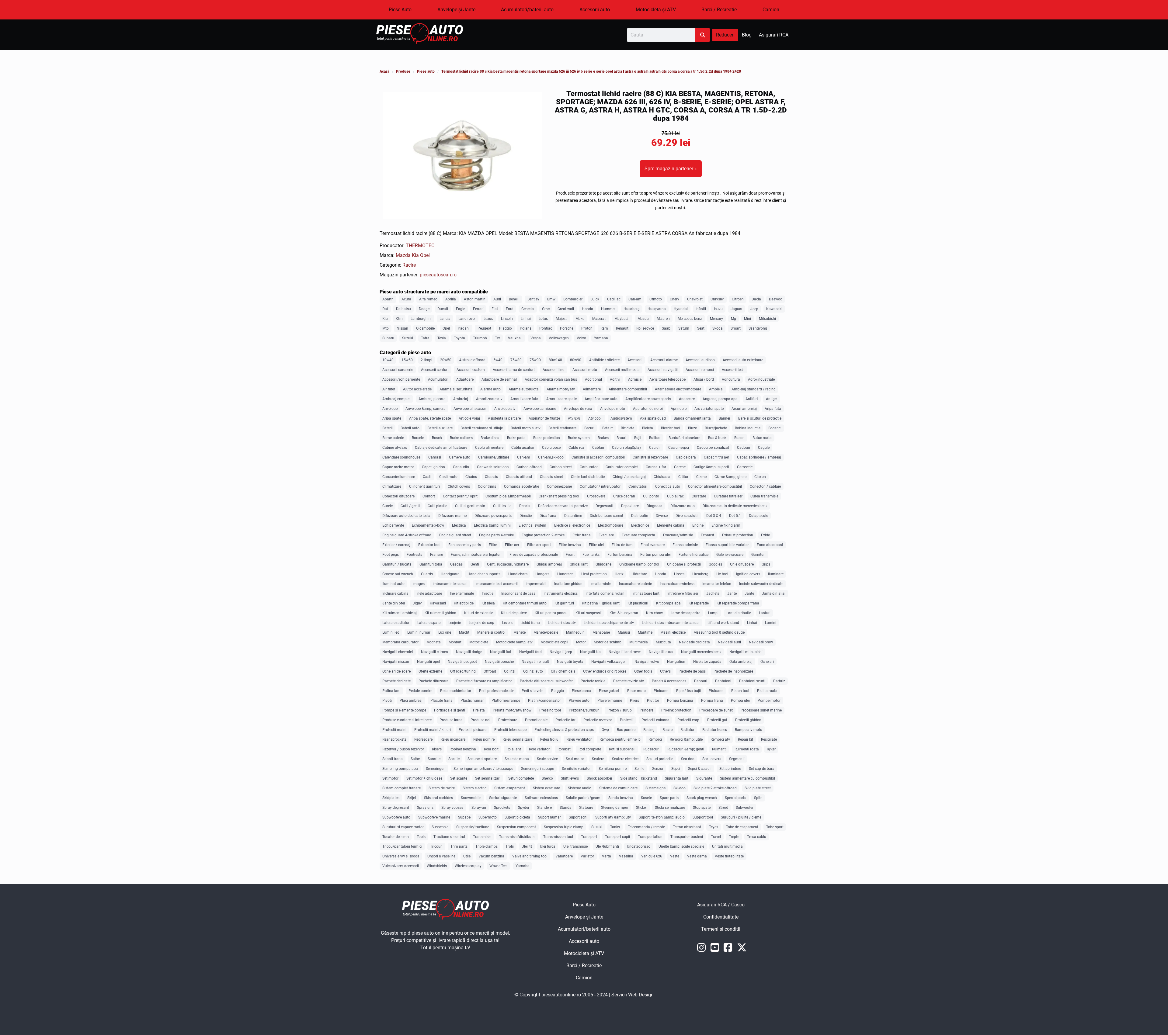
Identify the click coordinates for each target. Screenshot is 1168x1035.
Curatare (699, 496)
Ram (604, 328)
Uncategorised (639, 846)
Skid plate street (758, 788)
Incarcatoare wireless (677, 584)
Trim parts (459, 846)
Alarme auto (490, 389)
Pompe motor (769, 700)
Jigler (417, 603)
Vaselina (626, 856)
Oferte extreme (430, 671)
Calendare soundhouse (401, 457)
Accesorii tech (733, 370)
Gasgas (456, 564)
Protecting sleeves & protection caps (564, 730)
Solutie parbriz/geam (583, 798)
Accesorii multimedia (622, 370)
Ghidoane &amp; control (639, 564)
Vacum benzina (491, 856)
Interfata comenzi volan (605, 593)
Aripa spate (391, 418)
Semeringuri (436, 769)
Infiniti (701, 309)
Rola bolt (491, 749)
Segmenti (737, 759)
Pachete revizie (593, 681)
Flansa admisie (685, 545)
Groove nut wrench (397, 574)
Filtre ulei (596, 545)
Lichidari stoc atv (562, 623)
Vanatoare (564, 856)
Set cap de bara (761, 769)
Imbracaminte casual (450, 584)
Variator (587, 856)
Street (723, 807)
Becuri (589, 428)
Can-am (634, 299)
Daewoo (775, 299)
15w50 (407, 360)
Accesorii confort (435, 370)
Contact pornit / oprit (460, 496)
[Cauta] (702, 35)
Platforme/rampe (506, 700)
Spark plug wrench (702, 798)
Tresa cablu (756, 837)
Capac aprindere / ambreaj (759, 457)
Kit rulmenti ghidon (440, 613)
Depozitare (630, 506)
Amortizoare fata (524, 399)
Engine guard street (455, 535)
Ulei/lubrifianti (607, 846)
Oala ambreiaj (741, 661)
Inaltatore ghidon (568, 584)
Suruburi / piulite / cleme (741, 817)
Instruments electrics (561, 593)
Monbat (455, 642)
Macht (464, 632)
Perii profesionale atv (496, 691)
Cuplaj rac (675, 496)
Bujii (637, 438)
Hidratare (639, 574)
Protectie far (565, 720)
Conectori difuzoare (398, 496)
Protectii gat (717, 720)
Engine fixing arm (725, 525)
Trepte (734, 837)
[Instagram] (703, 949)
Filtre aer (512, 545)
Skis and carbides (438, 798)
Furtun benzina (619, 554)
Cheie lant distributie (588, 477)
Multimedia (638, 642)
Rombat (564, 749)
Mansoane (601, 632)
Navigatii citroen (434, 652)
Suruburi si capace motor (403, 827)
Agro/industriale (761, 379)
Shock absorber (599, 778)
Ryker (771, 749)
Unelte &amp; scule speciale (681, 846)
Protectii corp (688, 720)
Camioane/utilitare (493, 457)
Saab (666, 328)
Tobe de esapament (742, 827)
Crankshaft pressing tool (559, 496)
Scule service (547, 759)
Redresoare (423, 739)
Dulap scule (758, 516)
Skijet (411, 798)
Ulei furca (547, 846)
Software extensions (541, 798)
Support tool (703, 817)
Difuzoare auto (682, 506)
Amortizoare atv (489, 399)
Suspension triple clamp (563, 827)
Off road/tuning (463, 671)
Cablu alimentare (489, 447)
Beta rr (607, 428)
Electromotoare (610, 525)
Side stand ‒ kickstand (638, 778)
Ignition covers (748, 574)
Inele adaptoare (429, 593)
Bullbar (655, 438)
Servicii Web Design (632, 995)
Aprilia (450, 299)
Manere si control (491, 632)
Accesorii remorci (700, 370)
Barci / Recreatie (719, 9)
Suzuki (407, 338)
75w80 (516, 360)
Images (418, 584)
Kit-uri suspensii (588, 613)
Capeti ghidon (433, 467)
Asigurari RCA (773, 35)
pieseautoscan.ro (438, 275)
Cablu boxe (551, 447)
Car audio (461, 467)
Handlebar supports (484, 574)
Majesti (562, 319)
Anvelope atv (505, 409)
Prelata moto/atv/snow (512, 710)
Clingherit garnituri (424, 486)
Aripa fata (773, 409)
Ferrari (478, 309)
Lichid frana (530, 623)
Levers (507, 623)
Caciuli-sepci (678, 447)
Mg (733, 319)
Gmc (546, 309)
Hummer (608, 309)
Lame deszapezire (685, 613)
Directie (526, 516)
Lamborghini (421, 319)
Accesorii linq (554, 370)
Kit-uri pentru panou (551, 613)
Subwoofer (744, 807)
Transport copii (617, 837)
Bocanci (774, 428)
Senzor (657, 769)
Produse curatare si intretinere (407, 720)
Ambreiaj (460, 399)
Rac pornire (626, 730)
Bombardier (572, 299)
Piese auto (426, 72)
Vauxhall (515, 338)
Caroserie (745, 467)
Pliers (634, 700)
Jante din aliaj (773, 593)
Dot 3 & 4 (713, 516)
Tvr (497, 338)
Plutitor (653, 700)
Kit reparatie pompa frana (738, 603)
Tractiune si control (449, 837)
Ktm (399, 319)
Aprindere (679, 409)
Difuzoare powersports (493, 516)
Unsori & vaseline (441, 856)
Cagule (764, 447)
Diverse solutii (687, 516)
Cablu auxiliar (522, 447)
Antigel (771, 399)
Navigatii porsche (499, 661)
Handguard (450, 574)
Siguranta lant (676, 778)
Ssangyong (758, 328)
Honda (587, 309)
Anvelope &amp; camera (425, 409)
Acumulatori (438, 379)
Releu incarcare (452, 739)
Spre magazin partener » (671, 168)
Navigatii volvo (646, 661)
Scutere (598, 759)
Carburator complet (622, 467)
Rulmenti (719, 749)
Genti (475, 564)
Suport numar (549, 817)
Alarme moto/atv (561, 389)
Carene (680, 467)
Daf (385, 309)
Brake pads (516, 438)
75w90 (535, 360)
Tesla (441, 338)
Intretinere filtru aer (682, 593)
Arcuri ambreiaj (744, 409)
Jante (732, 593)
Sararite (434, 759)
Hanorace (565, 574)
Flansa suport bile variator (727, 545)
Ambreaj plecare (432, 399)
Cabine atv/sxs (394, 447)
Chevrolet (695, 299)
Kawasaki (774, 309)
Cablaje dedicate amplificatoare (441, 447)
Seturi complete (521, 778)
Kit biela (488, 603)
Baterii (387, 428)
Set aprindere (730, 769)
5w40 (497, 360)
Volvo (581, 338)
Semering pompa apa (400, 769)
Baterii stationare (562, 428)
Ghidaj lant (579, 564)
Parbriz (779, 681)
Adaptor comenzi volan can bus (551, 379)
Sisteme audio (579, 788)
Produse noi (480, 720)
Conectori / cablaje (765, 486)
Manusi (624, 632)
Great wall (566, 309)
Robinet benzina (463, 749)
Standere (544, 807)
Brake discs (490, 438)
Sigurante (704, 778)
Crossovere (596, 496)
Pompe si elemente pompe (404, 710)
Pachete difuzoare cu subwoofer (546, 681)
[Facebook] (729, 949)
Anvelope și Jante (456, 9)
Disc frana (548, 516)
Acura (406, 299)
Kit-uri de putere (514, 613)
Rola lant (513, 749)
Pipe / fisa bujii (688, 691)
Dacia (756, 299)
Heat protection (594, 574)
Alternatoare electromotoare (678, 389)
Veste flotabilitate (729, 856)
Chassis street (551, 477)
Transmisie (482, 837)
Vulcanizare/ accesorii (400, 866)
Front (570, 554)
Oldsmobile (425, 328)
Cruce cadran (624, 496)
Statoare (586, 807)
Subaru (388, 338)
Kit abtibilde (464, 603)
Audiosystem (621, 418)
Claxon (760, 477)
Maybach (622, 319)
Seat (700, 328)
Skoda (717, 328)
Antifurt (752, 399)
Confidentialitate (740, 918)
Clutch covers (459, 486)
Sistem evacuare (546, 788)
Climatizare (391, 486)
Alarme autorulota (524, 389)
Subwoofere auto (396, 817)
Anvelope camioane (539, 409)
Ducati (442, 309)
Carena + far (656, 467)
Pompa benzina (680, 700)
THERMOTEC (420, 245)
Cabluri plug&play (626, 447)
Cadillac (613, 299)
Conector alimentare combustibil (715, 486)
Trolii (510, 846)
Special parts (735, 798)
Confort (428, 496)
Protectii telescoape (510, 730)
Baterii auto (410, 428)
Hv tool (722, 574)
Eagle (460, 309)
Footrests (414, 554)
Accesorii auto (594, 9)
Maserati (599, 319)
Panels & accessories (669, 681)
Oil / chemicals (563, 671)
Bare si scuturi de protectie (759, 418)
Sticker (641, 807)
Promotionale (536, 720)
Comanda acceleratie (521, 486)
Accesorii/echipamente (401, 379)
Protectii (627, 720)
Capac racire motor (398, 467)
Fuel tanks (591, 554)
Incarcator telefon (716, 584)
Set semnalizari (487, 778)
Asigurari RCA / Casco (742, 906)
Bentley (533, 299)
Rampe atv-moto (748, 730)
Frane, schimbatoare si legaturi (476, 554)
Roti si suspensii (622, 749)
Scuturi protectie (659, 759)
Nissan (402, 328)
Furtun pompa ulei (655, 554)
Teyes (713, 827)
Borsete (418, 438)
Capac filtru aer (716, 457)
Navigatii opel (428, 661)
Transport (589, 837)
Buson (739, 438)
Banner (724, 418)
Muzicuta (663, 642)
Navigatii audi (729, 642)
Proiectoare (507, 720)
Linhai (526, 319)
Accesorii (634, 360)
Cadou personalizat (713, 447)
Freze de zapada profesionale (533, 554)
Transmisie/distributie (517, 837)
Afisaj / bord (703, 379)
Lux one (444, 632)
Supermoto (487, 817)
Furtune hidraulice (693, 554)
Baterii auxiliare (440, 428)
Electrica (459, 525)
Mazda (404, 255)
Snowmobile (471, 798)
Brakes (603, 438)
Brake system (579, 438)
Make (579, 319)
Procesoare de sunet (716, 710)
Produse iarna (451, 720)
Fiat (495, 309)
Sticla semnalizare (670, 807)
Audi (497, 299)
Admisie (634, 379)
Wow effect (498, 866)
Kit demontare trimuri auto (525, 603)
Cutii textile (502, 506)
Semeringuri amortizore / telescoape (483, 769)
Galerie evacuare (729, 554)
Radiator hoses (714, 730)
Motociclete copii (554, 642)
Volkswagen (559, 338)
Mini (747, 319)
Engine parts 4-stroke (496, 535)
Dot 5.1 (735, 516)
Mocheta (433, 642)
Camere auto (459, 457)
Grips (766, 564)
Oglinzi (509, 671)
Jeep (754, 309)
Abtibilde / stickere (604, 360)
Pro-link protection (676, 710)
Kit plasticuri (637, 603)
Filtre (493, 545)
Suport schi (578, 817)
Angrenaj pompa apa (720, 399)
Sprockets (502, 807)
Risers (437, 749)
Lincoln (507, 319)
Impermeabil (536, 584)
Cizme (701, 477)
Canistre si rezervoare (650, 457)
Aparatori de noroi (648, 409)
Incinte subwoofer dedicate (761, 584)
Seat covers (711, 759)
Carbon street (561, 467)
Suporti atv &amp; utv (613, 817)
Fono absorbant (770, 545)
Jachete (712, 593)
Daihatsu (403, 309)
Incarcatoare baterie (635, 584)
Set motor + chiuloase (424, 778)
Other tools (643, 671)
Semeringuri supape (537, 769)
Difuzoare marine (452, 516)
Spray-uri (478, 807)
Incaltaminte (600, 584)
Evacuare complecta (638, 535)
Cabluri (598, 447)
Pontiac (545, 328)
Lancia (445, 319)
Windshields (437, 866)
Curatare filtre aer (728, 496)
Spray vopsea (452, 807)
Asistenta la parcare (504, 418)
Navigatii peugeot (462, 661)
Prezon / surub (619, 710)
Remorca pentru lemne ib (620, 739)
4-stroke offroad (472, 360)
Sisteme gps (655, 788)
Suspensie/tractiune (472, 827)
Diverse (662, 516)
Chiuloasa (662, 477)
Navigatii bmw (761, 642)
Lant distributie (738, 613)
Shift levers (570, 778)
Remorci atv (720, 739)
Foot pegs (390, 554)
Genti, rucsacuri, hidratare (508, 564)
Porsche (566, 328)
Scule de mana (517, 759)
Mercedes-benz (690, 319)
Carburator (589, 467)
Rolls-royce (645, 328)
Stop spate (702, 807)
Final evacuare (653, 545)
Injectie (487, 593)
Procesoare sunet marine (761, 710)
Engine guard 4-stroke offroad (406, 535)
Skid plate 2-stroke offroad (715, 788)
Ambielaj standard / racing (754, 389)
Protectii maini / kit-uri (432, 730)
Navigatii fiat (500, 652)
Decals (524, 506)
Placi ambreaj (411, 700)
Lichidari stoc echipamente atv (609, 623)
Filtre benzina (570, 545)
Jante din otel (393, 603)
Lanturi (764, 613)
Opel (425, 255)
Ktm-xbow (654, 613)
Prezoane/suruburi (584, 710)
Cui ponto (651, 496)
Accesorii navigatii (663, 370)
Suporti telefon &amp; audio (662, 817)
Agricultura (731, 379)
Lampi (713, 613)
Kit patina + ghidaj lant (601, 603)
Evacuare (606, 535)
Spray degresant (395, 807)
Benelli (514, 299)
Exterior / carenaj (396, 545)
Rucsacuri (651, 749)
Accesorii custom (471, 370)
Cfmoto (655, 299)
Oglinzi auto (533, 671)
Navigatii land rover (625, 652)
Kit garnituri (564, 603)
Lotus (543, 319)
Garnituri (758, 554)
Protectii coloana (655, 720)
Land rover (467, 319)
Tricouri (436, 846)
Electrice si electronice (572, 525)
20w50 (445, 360)
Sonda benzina (620, 798)
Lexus (488, 319)
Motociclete (478, 642)
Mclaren (663, 319)
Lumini (770, 623)
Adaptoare (465, 379)
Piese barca (581, 691)
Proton (587, 328)
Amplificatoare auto (601, 399)
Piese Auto (400, 9)
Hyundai (681, 309)
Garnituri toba (430, 564)
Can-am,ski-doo (551, 457)
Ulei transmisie (575, 846)
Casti (427, 477)
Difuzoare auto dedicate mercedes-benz (735, 506)
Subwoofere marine (434, 817)
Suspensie (440, 827)
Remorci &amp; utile (686, 739)
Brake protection (546, 438)
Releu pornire (484, 739)
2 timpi (426, 360)
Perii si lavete (532, 691)
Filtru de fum (622, 545)
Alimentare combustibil (628, 389)
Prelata (479, 710)
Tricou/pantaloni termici (402, 846)
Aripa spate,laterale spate (430, 418)
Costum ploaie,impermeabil (508, 496)
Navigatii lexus (661, 652)
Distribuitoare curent (606, 516)
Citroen (738, 299)
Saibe (415, 759)
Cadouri (743, 447)
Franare (436, 554)
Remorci (655, 739)
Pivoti (387, 700)
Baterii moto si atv (526, 428)
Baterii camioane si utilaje (482, 428)
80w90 (575, 360)
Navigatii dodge (469, 652)
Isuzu (718, 309)
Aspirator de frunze (544, 418)
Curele (387, 506)
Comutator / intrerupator (600, 486)
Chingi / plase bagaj (629, 477)
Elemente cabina (670, 525)
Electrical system (532, 525)
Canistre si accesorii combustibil (598, 457)
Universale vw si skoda (400, 856)
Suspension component (516, 827)
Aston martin (474, 299)
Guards (427, 574)
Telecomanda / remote (646, 827)
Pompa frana (712, 700)
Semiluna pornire (613, 769)
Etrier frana (581, 535)
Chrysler (717, 299)
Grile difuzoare (742, 564)
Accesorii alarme (664, 360)
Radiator (687, 730)
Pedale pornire (420, 691)
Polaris (525, 328)
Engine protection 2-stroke (543, 535)
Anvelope (390, 409)
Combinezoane (559, 486)
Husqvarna (657, 309)
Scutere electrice (625, 759)
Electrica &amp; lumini (492, 525)
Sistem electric (474, 788)
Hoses (679, 574)
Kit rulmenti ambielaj (399, 613)
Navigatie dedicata (694, 642)
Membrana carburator (400, 642)
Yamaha (601, 338)
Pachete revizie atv (628, 681)
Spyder (523, 807)
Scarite (454, 759)
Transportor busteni (686, 837)
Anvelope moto (612, 409)
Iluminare (776, 574)
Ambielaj (716, 389)
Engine (698, 525)
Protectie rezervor (597, 720)
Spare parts (669, 798)
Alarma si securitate (456, 389)
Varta (606, 856)
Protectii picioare (472, 730)
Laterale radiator (395, 623)
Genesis (527, 309)
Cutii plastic (437, 506)
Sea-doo (687, 759)
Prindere (646, 710)
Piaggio (505, 328)
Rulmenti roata (747, 749)
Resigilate (769, 739)
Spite (758, 798)
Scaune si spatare (482, 759)
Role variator (539, 749)
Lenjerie (454, 623)
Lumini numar (418, 632)
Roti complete (590, 749)
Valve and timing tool (530, 856)
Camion (771, 9)
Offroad (490, 671)
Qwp (605, 730)
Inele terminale (462, 593)
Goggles (715, 564)
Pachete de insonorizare (733, 671)
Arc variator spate (709, 409)
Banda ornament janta (692, 418)
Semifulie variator (576, 769)
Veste (674, 856)
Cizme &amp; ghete (730, 477)
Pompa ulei (740, 700)
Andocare (687, 399)
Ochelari (767, 661)
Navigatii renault (535, 661)
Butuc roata (762, 438)
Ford (509, 309)
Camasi (434, 457)
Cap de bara (686, 457)
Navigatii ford (530, 652)
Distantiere (573, 516)
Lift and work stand (723, 623)
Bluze (692, 428)
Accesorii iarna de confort (514, 370)
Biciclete (627, 428)
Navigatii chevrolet (397, 652)
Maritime (645, 632)
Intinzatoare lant (645, 593)
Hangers (542, 574)
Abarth (388, 299)
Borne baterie (393, 438)
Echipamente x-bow (428, 525)
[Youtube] (716, 949)
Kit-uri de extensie (478, 613)
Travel (716, 837)
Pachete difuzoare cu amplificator (484, 681)
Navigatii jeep (561, 652)
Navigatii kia (590, 652)
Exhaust (707, 535)
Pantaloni (723, 681)
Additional (593, 379)
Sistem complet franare (401, 788)
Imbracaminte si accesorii (496, 584)
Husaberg (632, 309)
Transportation (650, 837)
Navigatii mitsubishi (746, 652)
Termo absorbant (687, 827)
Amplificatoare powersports (648, 399)
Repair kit (745, 739)
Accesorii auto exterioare (743, 360)
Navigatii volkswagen (609, 661)
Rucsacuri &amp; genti (685, 749)
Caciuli (654, 447)
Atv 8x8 (574, 418)
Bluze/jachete (716, 428)
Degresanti (604, 506)
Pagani (464, 328)
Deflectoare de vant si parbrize (563, 506)
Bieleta (647, 428)
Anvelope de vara (578, 409)
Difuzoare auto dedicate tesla (406, 516)
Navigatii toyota (570, 661)
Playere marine (609, 700)
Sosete (646, 798)
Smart (736, 328)
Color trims (487, 486)
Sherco (547, 778)
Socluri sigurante (503, 798)
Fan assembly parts (464, 545)
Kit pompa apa (668, 603)
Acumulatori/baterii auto (527, 9)
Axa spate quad (653, 418)
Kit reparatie (699, 603)
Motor (581, 642)
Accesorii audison (700, 360)
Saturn (683, 328)
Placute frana (441, 700)
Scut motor (575, 759)
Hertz (619, 574)
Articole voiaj (469, 418)
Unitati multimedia (727, 846)
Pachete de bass (692, 671)
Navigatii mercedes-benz (701, 652)
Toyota (459, 338)
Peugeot (484, 328)
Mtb (385, 328)
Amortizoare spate (561, 399)
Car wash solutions (493, 467)
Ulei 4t (527, 846)
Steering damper (614, 807)
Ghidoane (603, 564)
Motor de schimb (607, 642)
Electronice (640, 525)
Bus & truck (717, 438)
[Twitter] (742, 949)
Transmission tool (558, 837)
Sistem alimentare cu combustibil (747, 778)
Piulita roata (767, 691)
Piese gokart (609, 691)
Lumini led (390, 632)
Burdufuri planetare (684, 438)
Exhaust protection (737, 535)
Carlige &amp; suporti (711, 467)
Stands (565, 807)
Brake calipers (461, 438)
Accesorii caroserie (397, 370)
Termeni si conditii (742, 930)
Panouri (700, 681)
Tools (421, 837)
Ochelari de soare (396, 671)
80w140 (555, 360)
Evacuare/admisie (678, 535)
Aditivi (615, 379)
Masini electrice (673, 632)
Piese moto (636, 691)
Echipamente (393, 525)
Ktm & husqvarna (624, 613)
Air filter (388, 389)
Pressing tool (550, 710)
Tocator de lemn (395, 837)
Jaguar (736, 309)
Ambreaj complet (396, 399)
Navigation (676, 661)
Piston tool (740, 691)
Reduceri (725, 35)
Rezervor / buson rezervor (403, 749)
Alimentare (592, 389)
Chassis (491, 477)
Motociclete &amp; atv (514, 642)
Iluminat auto (393, 584)
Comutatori (637, 486)
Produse (403, 72)
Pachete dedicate (396, 681)
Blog (747, 35)
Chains (471, 477)
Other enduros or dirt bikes (604, 671)
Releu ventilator (579, 739)
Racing (649, 730)
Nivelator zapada (707, 661)
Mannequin (575, 632)
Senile (639, 769)
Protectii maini (394, 730)
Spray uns (425, 807)
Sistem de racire (442, 788)
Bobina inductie (747, 428)
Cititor (683, 477)
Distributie (639, 516)
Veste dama (697, 856)
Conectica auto (667, 486)
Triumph (480, 338)
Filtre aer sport (539, 545)
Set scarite (458, 778)
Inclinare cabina (395, 593)
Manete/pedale (546, 632)
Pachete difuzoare (433, 681)
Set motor (390, 778)
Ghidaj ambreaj (549, 564)
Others (665, 671)
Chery (674, 299)
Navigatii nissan (395, 661)
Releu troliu (549, 739)
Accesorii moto (584, 370)
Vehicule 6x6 (651, 856)
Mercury (716, 319)
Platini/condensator (544, 700)
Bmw (551, 299)
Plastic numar (472, 700)
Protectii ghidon (748, 720)
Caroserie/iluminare (398, 477)
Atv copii (595, 418)
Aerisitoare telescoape (667, 379)
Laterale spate (428, 623)
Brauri (621, 438)
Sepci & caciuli (699, 769)
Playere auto (579, 700)
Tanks (615, 827)
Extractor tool (429, 545)
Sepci (675, 769)
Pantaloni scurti (752, 681)
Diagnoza (654, 506)
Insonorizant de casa (518, 593)
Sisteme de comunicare (618, 788)
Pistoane (716, 691)
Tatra (425, 338)
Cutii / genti (410, 506)
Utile (467, 856)
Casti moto (448, 477)
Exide (765, 535)
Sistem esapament (509, 788)
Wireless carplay (468, 866)
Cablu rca (576, 447)
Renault (622, 328)
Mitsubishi (767, 319)
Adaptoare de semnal (499, 379)
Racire (409, 265)
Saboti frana (392, 759)
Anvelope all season (470, 409)
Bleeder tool (670, 428)
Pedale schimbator (455, 691)
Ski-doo (679, 788)
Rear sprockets (394, 739)
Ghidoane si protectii (684, 564)
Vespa (535, 338)
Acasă (384, 72)
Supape (464, 817)
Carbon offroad (529, 467)
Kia (416, 255)
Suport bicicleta (517, 817)
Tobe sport (775, 827)
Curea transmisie (764, 496)
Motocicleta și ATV (656, 9)
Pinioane (661, 691)
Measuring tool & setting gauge (719, 632)
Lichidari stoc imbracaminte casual (671, 623)
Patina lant (391, 691)
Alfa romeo (428, 299)
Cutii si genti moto (470, 506)
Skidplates (390, 798)
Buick (594, 299)
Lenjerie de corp (481, 623)
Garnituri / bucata (397, 564)
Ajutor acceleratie (417, 389)
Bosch (437, 438)
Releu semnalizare (517, 739)
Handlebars (517, 574)
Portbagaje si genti (449, 710)
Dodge (424, 309)
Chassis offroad (519, 477)
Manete (519, 632)
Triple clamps (486, 846)
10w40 (388, 360)
